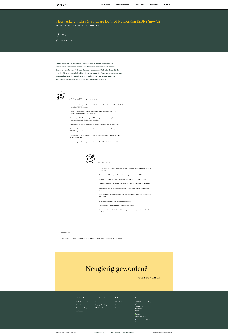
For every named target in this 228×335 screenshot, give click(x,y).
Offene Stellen (139, 5)
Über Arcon (154, 5)
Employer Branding (101, 305)
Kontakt (167, 5)
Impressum (99, 332)
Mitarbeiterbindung (100, 308)
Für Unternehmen (122, 5)
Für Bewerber (105, 5)
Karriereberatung (80, 305)
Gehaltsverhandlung (81, 308)
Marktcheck (79, 311)
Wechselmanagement (82, 302)
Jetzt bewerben (149, 278)
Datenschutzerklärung (123, 332)
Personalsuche (99, 302)
